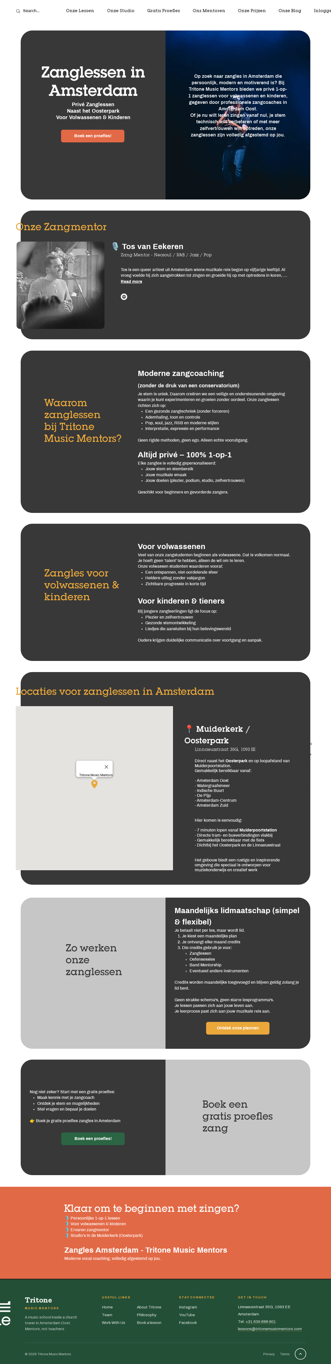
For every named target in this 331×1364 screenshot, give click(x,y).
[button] (80, 11)
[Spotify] (124, 297)
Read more (131, 282)
